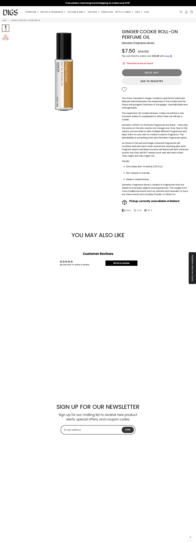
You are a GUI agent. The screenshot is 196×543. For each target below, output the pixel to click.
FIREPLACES (107, 12)
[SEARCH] (181, 12)
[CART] (191, 12)
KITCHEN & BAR (75, 12)
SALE (146, 12)
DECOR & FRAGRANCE (52, 12)
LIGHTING (92, 12)
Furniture (30, 12)
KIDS (137, 12)
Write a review (121, 263)
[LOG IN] (186, 12)
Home (4, 20)
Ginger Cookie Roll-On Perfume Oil (25, 20)
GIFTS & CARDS (123, 12)
